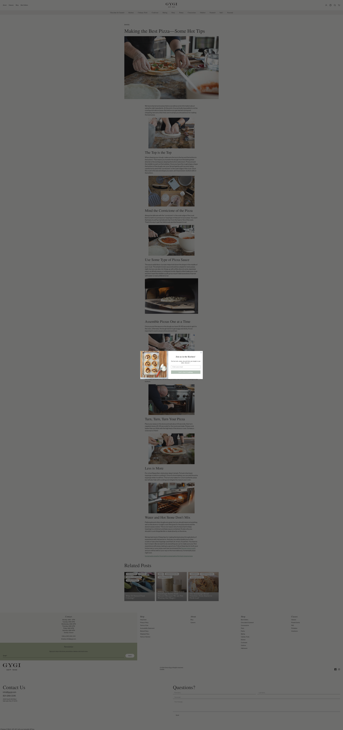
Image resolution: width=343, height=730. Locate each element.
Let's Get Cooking (186, 372)
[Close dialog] (201, 352)
